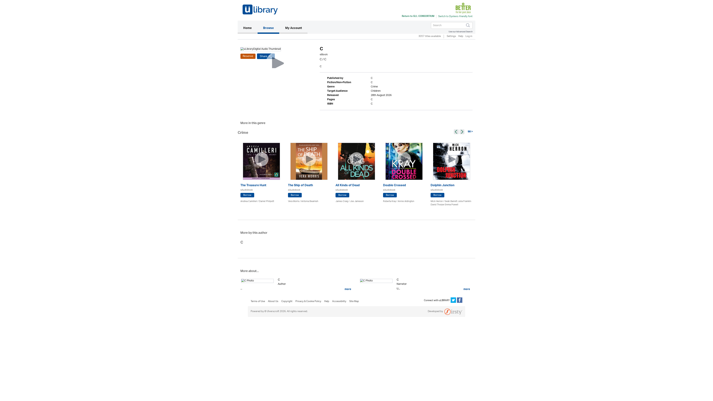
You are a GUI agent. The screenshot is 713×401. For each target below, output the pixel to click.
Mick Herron (437, 201)
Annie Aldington (406, 201)
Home (250, 28)
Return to (418, 16)
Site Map (354, 301)
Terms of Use (258, 301)
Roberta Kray (389, 201)
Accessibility (339, 301)
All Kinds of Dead (348, 186)
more (347, 289)
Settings (451, 36)
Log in (468, 36)
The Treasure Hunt (253, 186)
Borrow (247, 195)
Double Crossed (394, 186)
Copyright (286, 301)
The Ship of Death (300, 186)
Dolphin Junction (442, 186)
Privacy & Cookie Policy (308, 301)
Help (460, 36)
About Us (273, 301)
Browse (268, 28)
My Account (293, 28)
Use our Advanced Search (461, 31)
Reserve (248, 56)
